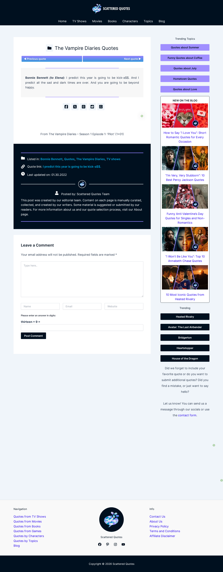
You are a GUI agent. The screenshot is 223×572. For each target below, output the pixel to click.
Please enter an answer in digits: (38, 315)
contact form (187, 415)
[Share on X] (75, 106)
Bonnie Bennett (51, 159)
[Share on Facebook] (66, 106)
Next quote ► (132, 58)
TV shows (113, 159)
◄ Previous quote (35, 58)
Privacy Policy (159, 526)
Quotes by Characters (29, 536)
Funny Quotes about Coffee (185, 57)
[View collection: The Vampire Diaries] (49, 48)
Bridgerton (185, 337)
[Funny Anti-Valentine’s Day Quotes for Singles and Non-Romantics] (185, 196)
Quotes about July (185, 68)
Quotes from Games (27, 531)
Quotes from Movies (28, 521)
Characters (130, 21)
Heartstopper (185, 348)
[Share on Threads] (83, 106)
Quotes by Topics (26, 541)
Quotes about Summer (185, 47)
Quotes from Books (27, 526)
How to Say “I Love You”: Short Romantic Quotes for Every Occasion (185, 137)
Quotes (69, 159)
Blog (162, 21)
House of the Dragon (185, 358)
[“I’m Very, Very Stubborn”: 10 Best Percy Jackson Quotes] (185, 158)
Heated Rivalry (185, 316)
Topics (148, 21)
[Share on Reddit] (92, 106)
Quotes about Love (185, 89)
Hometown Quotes (185, 78)
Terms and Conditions (165, 531)
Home (62, 21)
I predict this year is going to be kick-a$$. (72, 166)
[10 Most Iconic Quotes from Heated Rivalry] (185, 277)
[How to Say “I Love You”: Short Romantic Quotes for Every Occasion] (185, 115)
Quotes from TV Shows (30, 516)
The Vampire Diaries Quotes (86, 48)
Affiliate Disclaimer (162, 536)
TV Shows (79, 21)
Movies (97, 21)
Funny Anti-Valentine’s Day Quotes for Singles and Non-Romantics (185, 218)
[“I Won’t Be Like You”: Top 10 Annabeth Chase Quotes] (185, 239)
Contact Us (157, 516)
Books (112, 21)
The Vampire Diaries (90, 159)
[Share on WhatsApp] (100, 106)
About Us (156, 521)
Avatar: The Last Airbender (185, 327)
